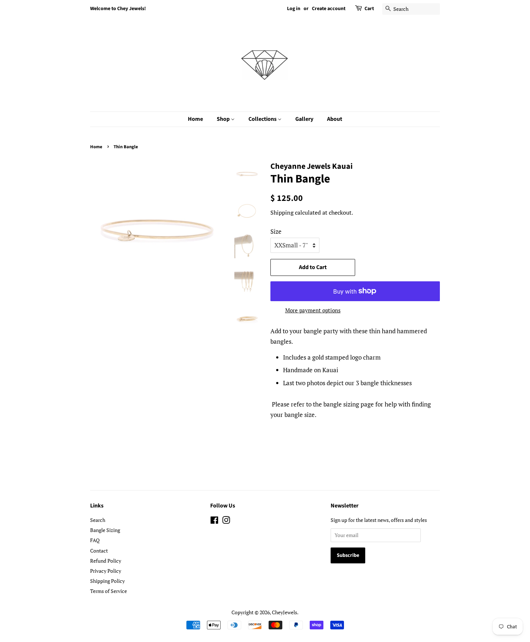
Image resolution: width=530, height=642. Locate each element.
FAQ (95, 540)
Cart (369, 8)
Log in (293, 8)
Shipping (281, 212)
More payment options (313, 310)
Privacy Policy (105, 570)
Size (276, 231)
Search (97, 519)
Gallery (304, 119)
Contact (99, 550)
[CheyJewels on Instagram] (226, 521)
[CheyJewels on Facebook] (214, 521)
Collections (263, 119)
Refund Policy (105, 560)
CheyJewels (284, 612)
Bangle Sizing (105, 530)
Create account (328, 8)
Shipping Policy (107, 580)
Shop (224, 119)
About (334, 119)
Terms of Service (108, 591)
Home (195, 119)
